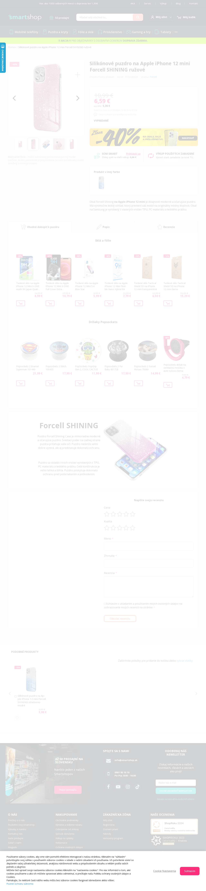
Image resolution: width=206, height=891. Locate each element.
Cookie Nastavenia (164, 871)
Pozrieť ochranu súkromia (19, 883)
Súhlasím (189, 871)
